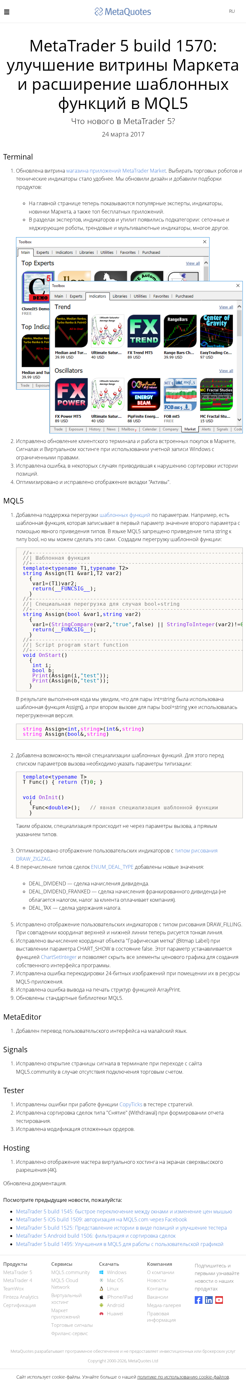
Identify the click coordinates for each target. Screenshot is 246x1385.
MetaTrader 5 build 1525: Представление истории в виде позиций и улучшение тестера (121, 1227)
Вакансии (157, 1297)
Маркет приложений (65, 1313)
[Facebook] (198, 1300)
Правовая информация (161, 1316)
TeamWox (13, 1288)
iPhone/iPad (120, 1297)
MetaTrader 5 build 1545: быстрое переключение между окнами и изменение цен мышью (124, 1211)
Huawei (115, 1313)
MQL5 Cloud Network (64, 1283)
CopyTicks (130, 1104)
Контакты (157, 1288)
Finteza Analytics (20, 1297)
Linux (113, 1288)
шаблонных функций (125, 514)
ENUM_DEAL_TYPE (112, 866)
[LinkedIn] (209, 1300)
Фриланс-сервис (69, 1333)
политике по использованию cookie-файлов (183, 1377)
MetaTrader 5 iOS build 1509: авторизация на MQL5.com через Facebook (101, 1219)
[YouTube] (219, 1300)
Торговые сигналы (72, 1325)
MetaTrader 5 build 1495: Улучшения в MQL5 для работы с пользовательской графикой (120, 1244)
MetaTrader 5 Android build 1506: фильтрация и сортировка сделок (96, 1235)
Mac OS (115, 1280)
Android (115, 1305)
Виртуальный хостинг (66, 1298)
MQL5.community (70, 1272)
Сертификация (19, 1305)
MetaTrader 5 (17, 1272)
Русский (231, 11)
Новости (156, 1280)
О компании (160, 1272)
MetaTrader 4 (17, 1280)
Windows (117, 1272)
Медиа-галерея (164, 1305)
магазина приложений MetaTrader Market (116, 170)
